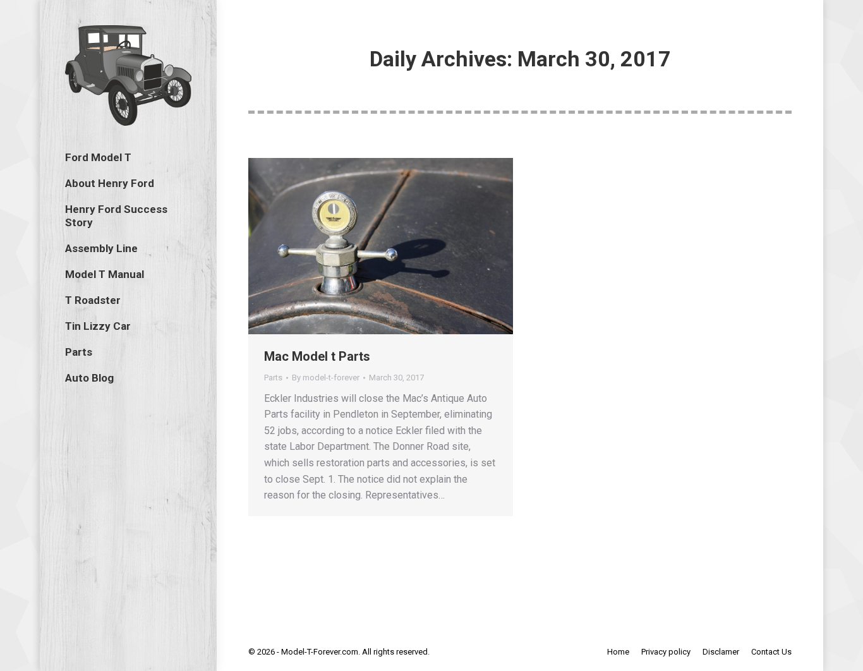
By (325, 377)
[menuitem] (98, 158)
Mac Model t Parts (317, 356)
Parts (273, 377)
